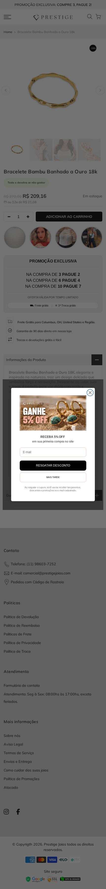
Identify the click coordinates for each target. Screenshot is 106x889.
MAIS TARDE (53, 477)
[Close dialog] (90, 392)
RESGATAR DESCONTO (53, 465)
